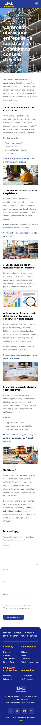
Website (5, 594)
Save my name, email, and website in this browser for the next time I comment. (19, 607)
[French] (7, 667)
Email (5, 582)
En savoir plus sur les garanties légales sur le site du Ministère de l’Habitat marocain (19, 437)
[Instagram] (17, 711)
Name (5, 570)
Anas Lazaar (8, 66)
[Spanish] (13, 667)
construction (8, 83)
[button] (36, 3)
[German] (10, 667)
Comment (6, 545)
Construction (32, 66)
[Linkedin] (24, 711)
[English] (4, 667)
